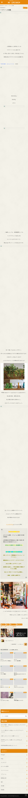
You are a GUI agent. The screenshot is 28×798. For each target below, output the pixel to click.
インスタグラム (9, 524)
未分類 (2, 785)
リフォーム (3, 774)
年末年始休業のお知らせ (9, 745)
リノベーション (4, 770)
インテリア (13, 624)
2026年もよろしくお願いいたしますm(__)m (11, 740)
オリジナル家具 (4, 766)
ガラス (3, 626)
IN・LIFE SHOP (14, 2)
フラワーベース (9, 626)
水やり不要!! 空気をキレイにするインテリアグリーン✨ (13, 725)
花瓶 (15, 626)
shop (8, 624)
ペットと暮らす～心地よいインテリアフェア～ (12, 731)
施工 (2, 782)
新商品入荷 (20, 624)
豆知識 (2, 789)
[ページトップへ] (26, 795)
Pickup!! (3, 624)
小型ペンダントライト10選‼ (10, 736)
